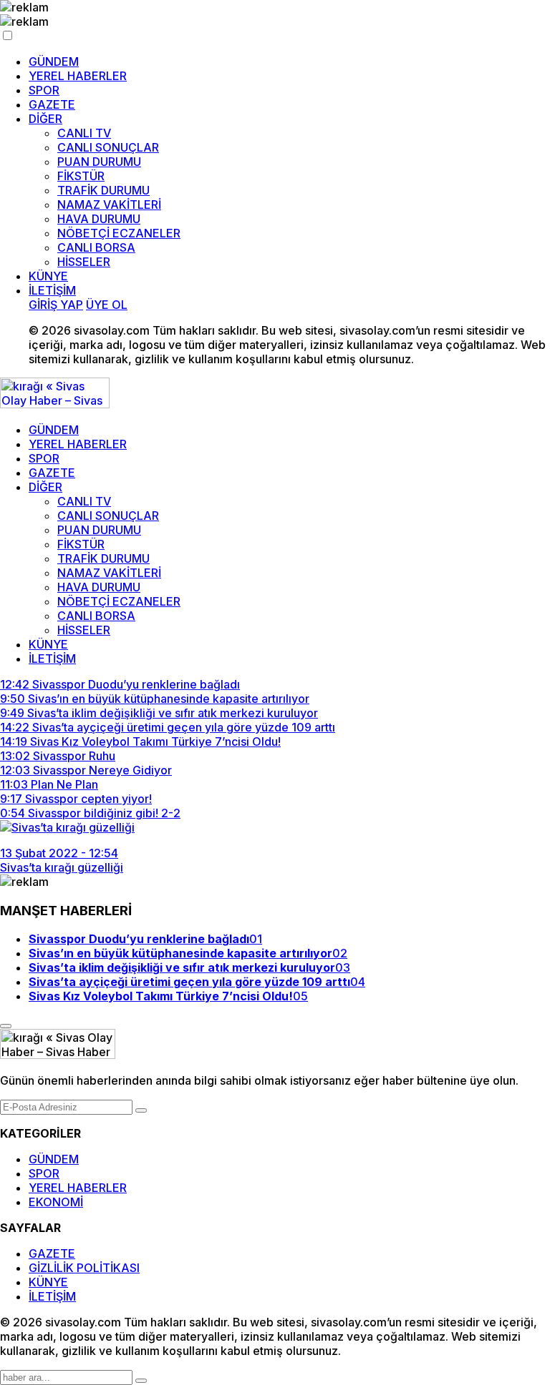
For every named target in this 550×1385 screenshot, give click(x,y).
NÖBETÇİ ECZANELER (118, 233)
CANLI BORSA (96, 247)
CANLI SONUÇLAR (108, 147)
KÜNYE (48, 276)
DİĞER (45, 119)
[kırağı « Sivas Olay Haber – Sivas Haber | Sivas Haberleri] (55, 404)
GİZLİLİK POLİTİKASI (84, 1268)
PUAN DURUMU (99, 161)
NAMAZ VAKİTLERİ (109, 204)
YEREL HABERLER (78, 76)
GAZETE (52, 104)
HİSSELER (83, 262)
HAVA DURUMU (98, 219)
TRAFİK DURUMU (103, 190)
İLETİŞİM (52, 290)
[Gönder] (141, 1110)
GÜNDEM (54, 61)
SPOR (44, 90)
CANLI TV (84, 133)
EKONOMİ (56, 1202)
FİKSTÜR (81, 176)
